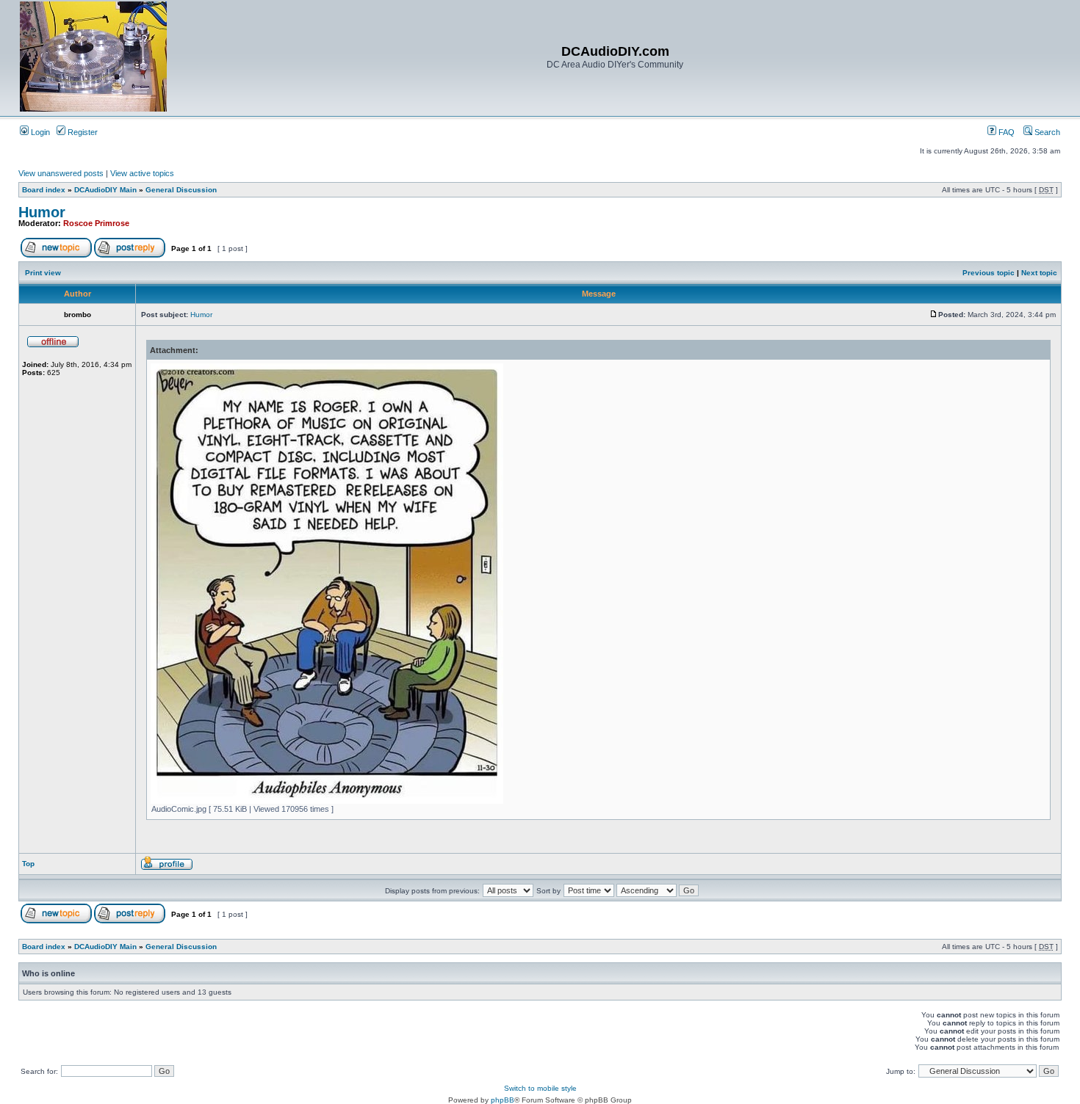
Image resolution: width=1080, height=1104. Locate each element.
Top (28, 864)
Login (39, 132)
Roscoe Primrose (96, 223)
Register (81, 132)
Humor (41, 212)
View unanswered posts (61, 173)
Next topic (1039, 273)
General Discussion (181, 190)
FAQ (1005, 132)
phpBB (502, 1100)
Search (1046, 132)
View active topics (142, 173)
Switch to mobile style (540, 1088)
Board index (43, 190)
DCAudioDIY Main (105, 190)
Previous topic (988, 273)
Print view (43, 273)
